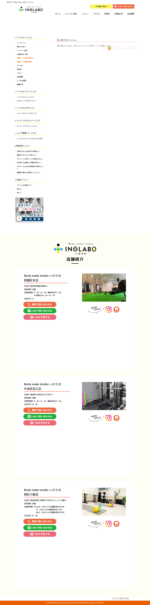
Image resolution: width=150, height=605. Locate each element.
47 (130, 48)
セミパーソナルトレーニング (27, 126)
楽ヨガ (19, 189)
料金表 (107, 14)
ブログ (19, 73)
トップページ (21, 43)
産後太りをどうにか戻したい (27, 155)
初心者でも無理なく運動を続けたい (29, 162)
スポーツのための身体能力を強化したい (30, 167)
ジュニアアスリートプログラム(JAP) (29, 138)
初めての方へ (21, 47)
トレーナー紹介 (71, 14)
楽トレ (19, 193)
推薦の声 (20, 84)
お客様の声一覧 (22, 54)
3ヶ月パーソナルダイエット (26, 101)
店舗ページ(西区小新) (24, 62)
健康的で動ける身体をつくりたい (28, 172)
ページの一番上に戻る (120, 598)
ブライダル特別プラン (24, 185)
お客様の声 (118, 14)
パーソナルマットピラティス (27, 113)
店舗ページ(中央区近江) (25, 58)
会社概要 (130, 14)
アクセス (20, 65)
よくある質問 (21, 80)
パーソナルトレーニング (25, 97)
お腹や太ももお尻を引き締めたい (28, 151)
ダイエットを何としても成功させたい (30, 159)
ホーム (58, 14)
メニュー (85, 14)
